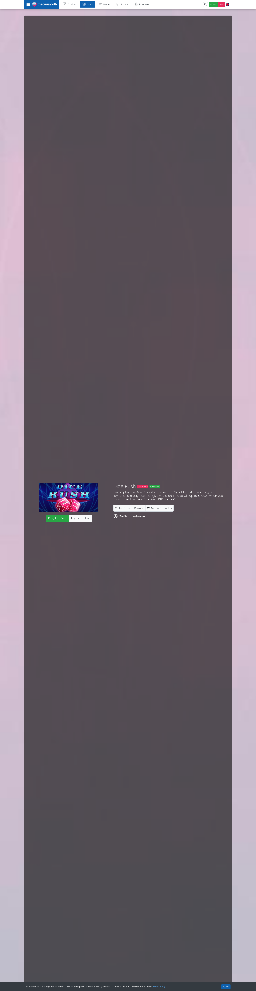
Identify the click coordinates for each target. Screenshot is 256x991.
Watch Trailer (122, 508)
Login (222, 4)
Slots (90, 4)
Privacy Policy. (159, 986)
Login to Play (80, 518)
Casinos (139, 508)
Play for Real (57, 518)
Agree (226, 986)
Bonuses (144, 4)
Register (213, 4)
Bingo (106, 4)
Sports (124, 4)
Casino (72, 4)
